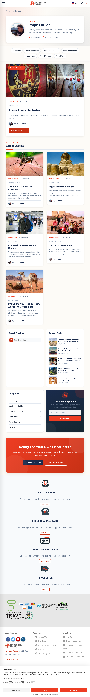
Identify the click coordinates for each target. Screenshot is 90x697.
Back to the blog (15, 11)
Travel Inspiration (32, 50)
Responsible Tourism (47, 645)
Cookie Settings (12, 659)
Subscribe (65, 419)
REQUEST (45, 533)
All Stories (17, 50)
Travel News (30, 56)
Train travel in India (24, 110)
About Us (42, 637)
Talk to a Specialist (56, 462)
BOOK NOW (45, 561)
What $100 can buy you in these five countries (68, 369)
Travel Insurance (73, 641)
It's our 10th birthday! (60, 245)
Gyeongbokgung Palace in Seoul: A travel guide (68, 350)
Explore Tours (31, 462)
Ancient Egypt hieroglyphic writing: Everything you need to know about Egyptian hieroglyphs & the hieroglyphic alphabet (69, 379)
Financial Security (73, 652)
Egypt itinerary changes (61, 186)
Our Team (42, 641)
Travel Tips (60, 56)
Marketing (42, 649)
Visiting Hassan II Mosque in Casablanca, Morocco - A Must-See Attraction (69, 340)
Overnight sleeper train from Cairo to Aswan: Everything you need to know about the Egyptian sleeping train (69, 360)
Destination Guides (51, 50)
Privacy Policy (12, 651)
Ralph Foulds (21, 124)
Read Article (17, 130)
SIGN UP (45, 589)
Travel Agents (44, 653)
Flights (68, 637)
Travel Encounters (70, 50)
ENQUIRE (45, 504)
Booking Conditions (74, 657)
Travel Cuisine (45, 56)
